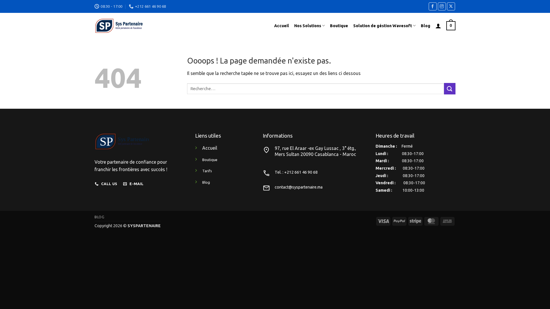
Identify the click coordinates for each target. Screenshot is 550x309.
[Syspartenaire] (168, 26)
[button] (438, 25)
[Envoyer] (449, 88)
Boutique (339, 25)
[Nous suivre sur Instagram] (442, 6)
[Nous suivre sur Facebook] (433, 6)
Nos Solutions (307, 25)
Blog (425, 25)
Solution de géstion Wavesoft (382, 25)
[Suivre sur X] (451, 6)
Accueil (281, 25)
